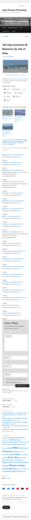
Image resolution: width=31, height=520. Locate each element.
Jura (20, 448)
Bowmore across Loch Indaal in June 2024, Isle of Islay (7, 133)
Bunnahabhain (22, 442)
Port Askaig (15, 462)
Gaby (3, 305)
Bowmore (4, 142)
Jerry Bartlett (5, 224)
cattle (27, 442)
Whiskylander (5, 181)
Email (8, 366)
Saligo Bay (11, 468)
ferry (14, 444)
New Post (10, 141)
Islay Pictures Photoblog (14, 9)
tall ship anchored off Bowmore (20, 79)
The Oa (18, 471)
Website (7, 374)
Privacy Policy (6, 31)
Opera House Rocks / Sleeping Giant (12, 460)
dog (11, 444)
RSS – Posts (7, 478)
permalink (11, 144)
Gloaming (4, 448)
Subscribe (6, 507)
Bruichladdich (14, 442)
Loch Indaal (13, 142)
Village (20, 141)
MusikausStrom (6, 170)
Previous (5, 36)
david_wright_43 (6, 290)
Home (4, 27)
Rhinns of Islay (17, 465)
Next (27, 36)
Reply (5, 160)
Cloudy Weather (18, 139)
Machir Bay (13, 457)
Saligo (4, 469)
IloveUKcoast (5, 232)
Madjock (4, 243)
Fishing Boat (19, 444)
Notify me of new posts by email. (13, 382)
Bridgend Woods (6, 442)
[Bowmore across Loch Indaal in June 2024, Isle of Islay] (7, 127)
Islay (9, 142)
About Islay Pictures (12, 27)
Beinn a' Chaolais (6, 440)
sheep (3, 471)
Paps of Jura (7, 462)
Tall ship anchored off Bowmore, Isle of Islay (7, 118)
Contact (13, 31)
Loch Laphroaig (24, 454)
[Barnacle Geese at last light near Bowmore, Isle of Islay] (20, 112)
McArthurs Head (22, 457)
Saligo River (19, 469)
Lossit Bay (5, 457)
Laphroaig (15, 451)
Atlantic (13, 438)
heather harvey (6, 208)
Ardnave (4, 438)
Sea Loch (15, 141)
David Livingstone (6, 251)
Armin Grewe (21, 142)
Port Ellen (5, 466)
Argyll (8, 438)
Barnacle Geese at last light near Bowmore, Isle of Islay (20, 119)
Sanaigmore (25, 469)
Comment (8, 336)
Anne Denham (5, 274)
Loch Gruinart (6, 454)
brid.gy (19, 157)
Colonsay (4, 444)
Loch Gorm (22, 451)
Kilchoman (7, 451)
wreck (23, 471)
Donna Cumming (6, 266)
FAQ (21, 27)
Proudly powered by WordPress (19, 516)
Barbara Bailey (6, 258)
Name (8, 357)
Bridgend (19, 440)
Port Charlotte (23, 462)
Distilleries (24, 139)
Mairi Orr (4, 216)
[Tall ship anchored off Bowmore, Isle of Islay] (7, 112)
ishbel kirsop (5, 282)
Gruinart (9, 448)
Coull (9, 444)
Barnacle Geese (20, 438)
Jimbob (4, 313)
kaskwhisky (5, 162)
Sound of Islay (10, 471)
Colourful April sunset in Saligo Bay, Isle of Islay (15, 426)
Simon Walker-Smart (7, 297)
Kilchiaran (25, 448)
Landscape (5, 141)
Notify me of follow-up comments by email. (16, 379)
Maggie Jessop (6, 154)
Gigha (24, 444)
